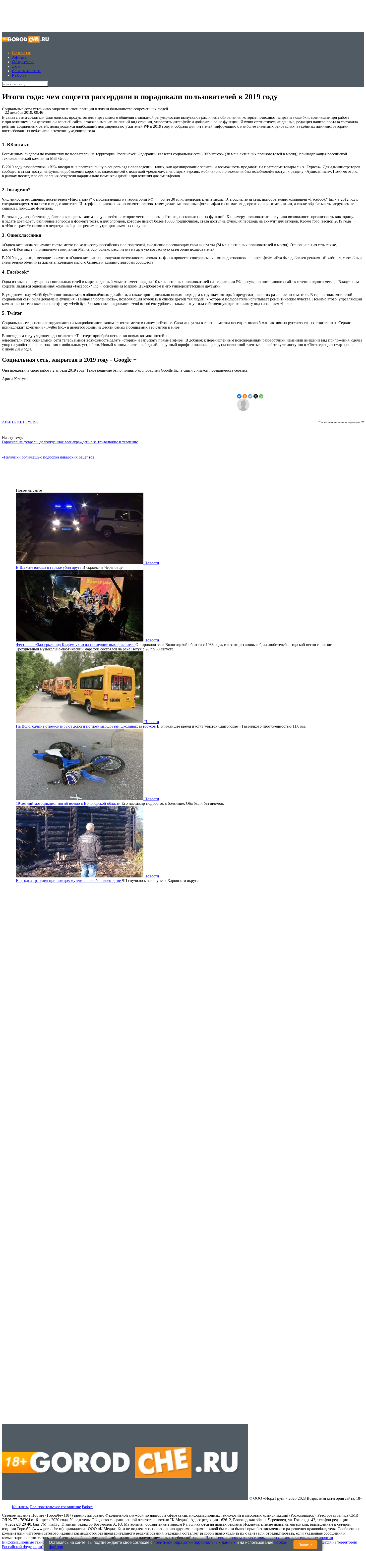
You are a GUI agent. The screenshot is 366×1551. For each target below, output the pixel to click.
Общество (23, 62)
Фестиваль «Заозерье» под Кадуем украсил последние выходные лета (75, 644)
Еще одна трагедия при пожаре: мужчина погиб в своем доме (69, 880)
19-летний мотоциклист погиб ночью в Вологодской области (69, 803)
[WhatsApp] (261, 396)
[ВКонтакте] (239, 396)
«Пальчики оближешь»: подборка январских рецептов (48, 457)
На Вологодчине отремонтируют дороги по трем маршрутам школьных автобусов (86, 726)
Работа (19, 75)
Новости (21, 53)
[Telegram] (250, 396)
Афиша (19, 57)
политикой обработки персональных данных (194, 1542)
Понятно (305, 1545)
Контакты (20, 1507)
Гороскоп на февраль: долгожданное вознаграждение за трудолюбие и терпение (70, 442)
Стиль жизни (26, 71)
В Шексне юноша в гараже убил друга (49, 567)
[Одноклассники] (245, 396)
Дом (16, 66)
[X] (255, 396)
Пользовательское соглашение (55, 1507)
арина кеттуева (20, 422)
